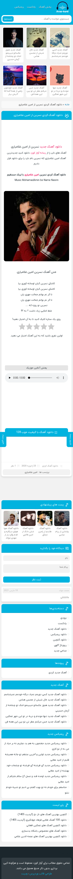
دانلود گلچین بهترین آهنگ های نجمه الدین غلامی (40, 836)
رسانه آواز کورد (38, 153)
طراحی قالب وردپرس (40, 873)
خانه (67, 104)
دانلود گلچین (60, 639)
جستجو (8, 18)
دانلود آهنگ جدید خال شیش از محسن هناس (43, 699)
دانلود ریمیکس (59, 634)
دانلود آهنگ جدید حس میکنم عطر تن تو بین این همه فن (36, 722)
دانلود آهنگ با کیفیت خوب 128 (35, 432)
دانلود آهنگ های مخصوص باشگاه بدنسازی (44, 831)
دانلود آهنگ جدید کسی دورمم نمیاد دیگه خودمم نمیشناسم (35, 694)
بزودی (63, 618)
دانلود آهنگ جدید (51, 147)
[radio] (51, 327)
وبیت (24, 873)
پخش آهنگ (45, 7)
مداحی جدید (60, 651)
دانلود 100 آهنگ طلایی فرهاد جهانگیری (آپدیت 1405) (38, 820)
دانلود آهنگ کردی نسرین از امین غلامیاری (38, 115)
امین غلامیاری (31, 174)
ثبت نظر (36, 579)
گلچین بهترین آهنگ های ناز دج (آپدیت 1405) (42, 814)
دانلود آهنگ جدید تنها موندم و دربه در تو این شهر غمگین (36, 716)
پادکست (31, 7)
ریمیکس (19, 7)
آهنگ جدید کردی (58, 672)
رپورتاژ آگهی (60, 645)
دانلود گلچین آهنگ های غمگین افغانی (46, 825)
